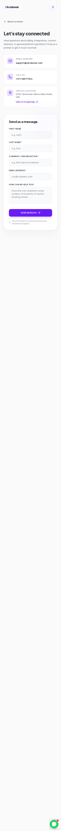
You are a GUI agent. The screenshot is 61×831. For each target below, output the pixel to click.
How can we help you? (21, 184)
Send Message (29, 212)
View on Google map (25, 102)
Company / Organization (24, 156)
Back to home (15, 21)
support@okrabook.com (29, 62)
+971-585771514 (24, 78)
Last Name (15, 142)
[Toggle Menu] (53, 7)
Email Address (17, 170)
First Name (15, 129)
